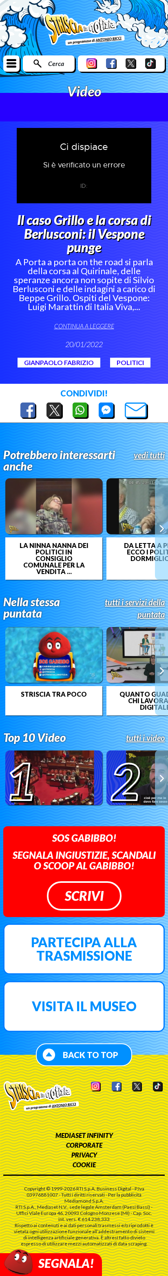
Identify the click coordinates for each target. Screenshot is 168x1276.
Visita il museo (84, 1006)
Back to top (90, 1055)
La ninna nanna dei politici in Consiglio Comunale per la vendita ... (54, 558)
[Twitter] (131, 63)
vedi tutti (149, 455)
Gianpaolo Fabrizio (59, 362)
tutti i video (145, 738)
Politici (130, 362)
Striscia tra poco (54, 694)
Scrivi (84, 896)
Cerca (56, 63)
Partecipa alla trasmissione (84, 949)
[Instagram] (91, 63)
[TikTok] (150, 63)
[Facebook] (111, 63)
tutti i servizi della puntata (135, 608)
